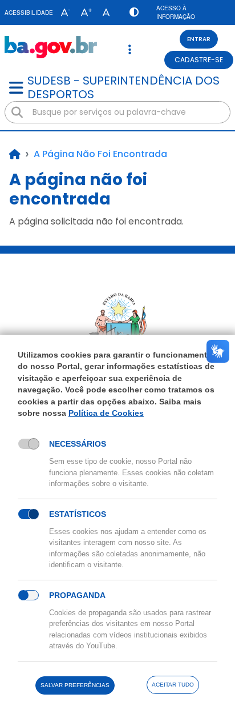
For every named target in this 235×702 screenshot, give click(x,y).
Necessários (77, 443)
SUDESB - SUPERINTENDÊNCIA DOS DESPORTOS (123, 87)
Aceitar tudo (173, 684)
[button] (63, 12)
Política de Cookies (106, 413)
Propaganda (77, 595)
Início (15, 154)
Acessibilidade (29, 13)
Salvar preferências (75, 685)
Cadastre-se (199, 60)
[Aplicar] (17, 113)
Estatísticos (77, 514)
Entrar (198, 39)
